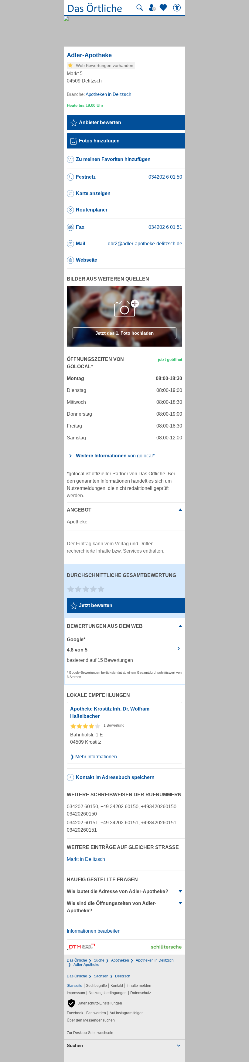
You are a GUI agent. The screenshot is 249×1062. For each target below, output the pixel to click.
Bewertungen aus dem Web (105, 626)
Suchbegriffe (96, 985)
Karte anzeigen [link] (93, 193)
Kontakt (117, 985)
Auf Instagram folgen (127, 1013)
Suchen (75, 1045)
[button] (94, 1003)
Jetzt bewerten (95, 605)
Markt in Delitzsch (86, 859)
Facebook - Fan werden (86, 1013)
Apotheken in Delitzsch (155, 960)
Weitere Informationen (115, 455)
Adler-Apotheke (86, 964)
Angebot (79, 509)
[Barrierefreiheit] (177, 7)
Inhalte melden (139, 985)
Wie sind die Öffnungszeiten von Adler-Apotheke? (111, 907)
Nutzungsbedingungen (108, 993)
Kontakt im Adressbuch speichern (115, 777)
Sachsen (101, 976)
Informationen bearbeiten (94, 931)
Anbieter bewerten (100, 122)
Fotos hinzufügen (99, 140)
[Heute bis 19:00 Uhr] (85, 105)
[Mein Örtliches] (153, 7)
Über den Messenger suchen (91, 1020)
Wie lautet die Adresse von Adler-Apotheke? (117, 891)
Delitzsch (122, 976)
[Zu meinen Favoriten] (164, 7)
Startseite (74, 985)
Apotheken (120, 960)
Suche (99, 960)
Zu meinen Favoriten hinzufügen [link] (113, 159)
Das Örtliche (77, 960)
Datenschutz (140, 993)
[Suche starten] (139, 7)
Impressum (76, 993)
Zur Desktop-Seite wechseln (90, 1033)
